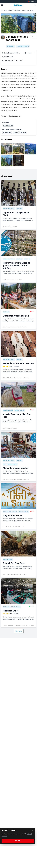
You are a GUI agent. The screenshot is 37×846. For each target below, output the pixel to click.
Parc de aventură (15, 606)
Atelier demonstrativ (8, 208)
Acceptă (17, 841)
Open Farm (27, 258)
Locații (11, 10)
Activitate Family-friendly (10, 464)
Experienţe (10, 46)
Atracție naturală (8, 410)
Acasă (5, 10)
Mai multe (18, 631)
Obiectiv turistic (23, 46)
